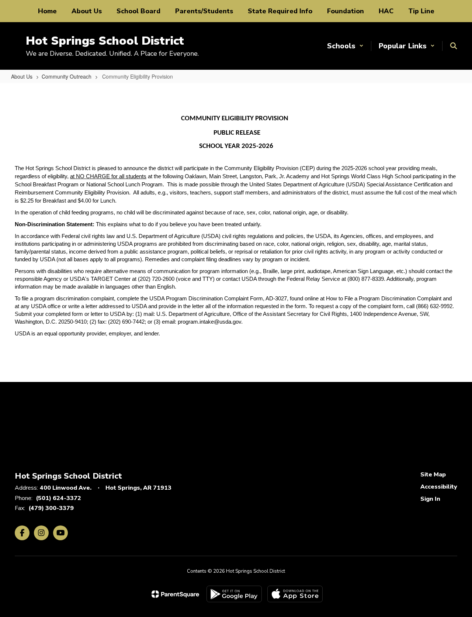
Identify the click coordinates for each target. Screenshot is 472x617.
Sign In (430, 499)
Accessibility (438, 487)
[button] (345, 46)
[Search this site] (453, 45)
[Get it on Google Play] (234, 594)
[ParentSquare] (175, 594)
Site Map (433, 474)
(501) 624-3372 (58, 498)
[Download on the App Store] (295, 594)
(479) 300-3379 (51, 508)
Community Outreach (66, 76)
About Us (21, 76)
